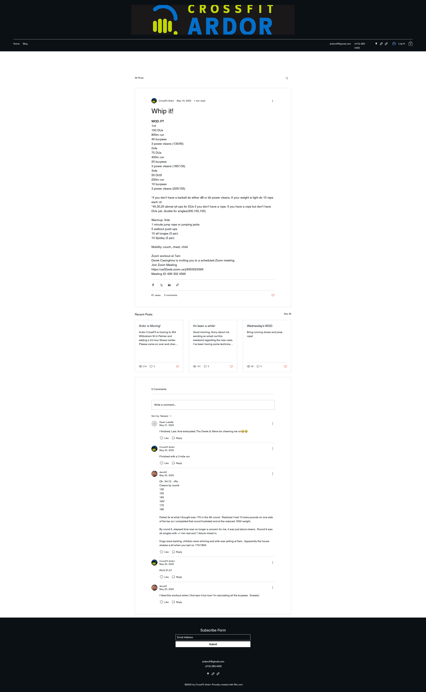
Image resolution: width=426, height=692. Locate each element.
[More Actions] (273, 424)
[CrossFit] (381, 43)
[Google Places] (376, 43)
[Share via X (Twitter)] (161, 285)
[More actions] (273, 101)
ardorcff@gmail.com (340, 43)
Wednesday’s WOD (259, 326)
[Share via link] (177, 285)
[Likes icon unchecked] (161, 438)
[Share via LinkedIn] (169, 285)
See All (287, 313)
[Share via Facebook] (153, 285)
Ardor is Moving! (150, 326)
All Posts (139, 77)
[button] (411, 43)
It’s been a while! (204, 326)
